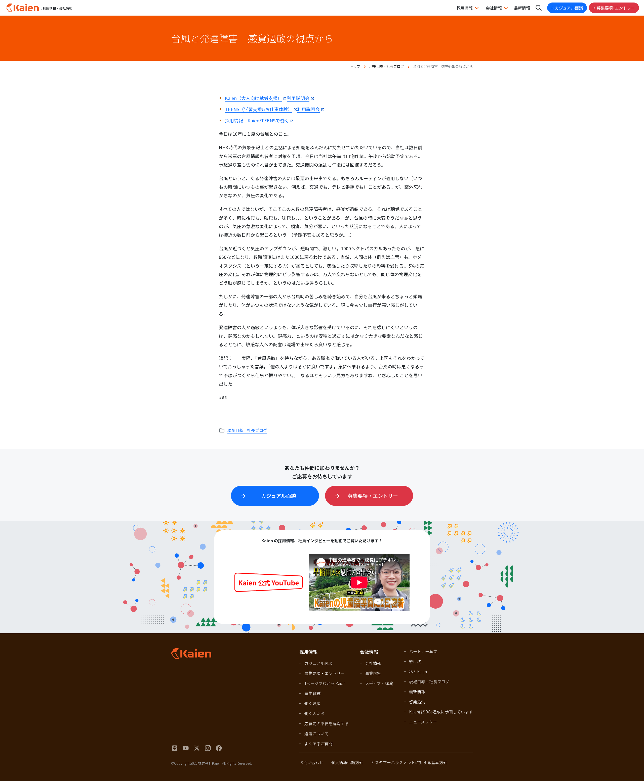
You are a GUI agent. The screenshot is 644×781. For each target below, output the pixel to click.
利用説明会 (298, 98)
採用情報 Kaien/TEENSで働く (257, 120)
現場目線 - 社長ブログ (386, 66)
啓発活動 (417, 702)
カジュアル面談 (569, 8)
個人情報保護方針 (347, 762)
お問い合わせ (311, 762)
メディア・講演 (379, 683)
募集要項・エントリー (616, 8)
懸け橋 (415, 661)
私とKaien (418, 671)
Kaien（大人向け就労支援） (253, 98)
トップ (355, 66)
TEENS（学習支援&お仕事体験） (258, 109)
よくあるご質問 (318, 744)
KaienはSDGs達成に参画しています (441, 712)
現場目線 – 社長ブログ (429, 681)
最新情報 (522, 8)
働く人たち (314, 713)
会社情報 (494, 8)
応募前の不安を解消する (326, 723)
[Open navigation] (538, 7)
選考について (316, 733)
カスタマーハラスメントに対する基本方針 (409, 762)
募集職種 (312, 693)
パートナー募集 (423, 651)
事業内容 (373, 673)
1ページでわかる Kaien (324, 683)
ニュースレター (423, 722)
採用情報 (465, 8)
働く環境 (312, 703)
